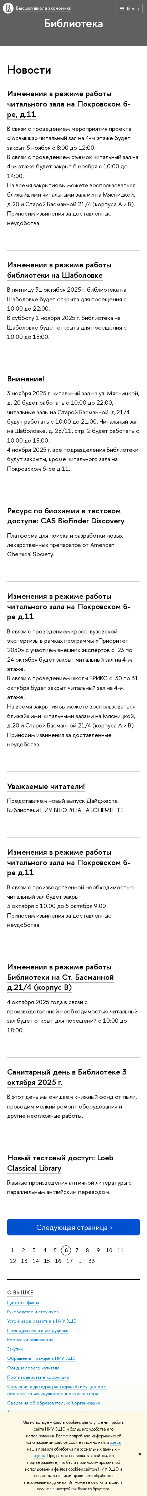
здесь (115, 1442)
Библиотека (73, 23)
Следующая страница (71, 1227)
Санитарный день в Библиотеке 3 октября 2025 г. (67, 1076)
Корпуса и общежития (30, 1340)
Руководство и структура (33, 1312)
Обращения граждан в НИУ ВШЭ (41, 1358)
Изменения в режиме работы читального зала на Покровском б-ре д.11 (68, 606)
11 (120, 1250)
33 (91, 1261)
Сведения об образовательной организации (53, 1403)
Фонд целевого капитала (33, 1368)
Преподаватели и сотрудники (38, 1330)
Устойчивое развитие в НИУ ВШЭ (42, 1321)
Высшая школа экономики (43, 8)
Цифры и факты (23, 1302)
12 (13, 1261)
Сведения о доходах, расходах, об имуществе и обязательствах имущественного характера (57, 1390)
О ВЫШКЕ (20, 1292)
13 (24, 1261)
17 (69, 1261)
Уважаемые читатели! (46, 786)
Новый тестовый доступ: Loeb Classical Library (60, 1162)
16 (58, 1261)
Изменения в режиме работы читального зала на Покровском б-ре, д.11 (68, 103)
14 (35, 1261)
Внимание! (25, 378)
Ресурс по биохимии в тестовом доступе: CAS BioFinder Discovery (66, 515)
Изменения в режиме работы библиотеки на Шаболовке (59, 269)
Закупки (15, 1349)
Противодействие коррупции (38, 1377)
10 (109, 1250)
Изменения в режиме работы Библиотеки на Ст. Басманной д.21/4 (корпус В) (60, 976)
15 (47, 1261)
